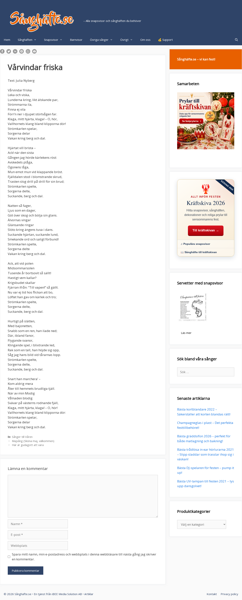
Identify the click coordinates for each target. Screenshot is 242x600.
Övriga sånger (99, 40)
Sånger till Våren (22, 437)
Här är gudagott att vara (28, 445)
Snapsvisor (51, 40)
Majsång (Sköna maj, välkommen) (33, 441)
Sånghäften (25, 40)
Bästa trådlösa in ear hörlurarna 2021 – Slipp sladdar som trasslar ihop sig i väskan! (205, 454)
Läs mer (186, 333)
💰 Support (165, 40)
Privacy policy (229, 594)
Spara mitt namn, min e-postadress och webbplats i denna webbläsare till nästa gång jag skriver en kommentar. (84, 556)
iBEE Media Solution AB (67, 594)
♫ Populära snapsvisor (195, 243)
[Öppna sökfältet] (236, 39)
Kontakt (212, 594)
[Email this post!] (34, 52)
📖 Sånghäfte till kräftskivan (199, 252)
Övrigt (124, 40)
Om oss (145, 40)
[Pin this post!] (21, 52)
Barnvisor (76, 40)
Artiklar (88, 594)
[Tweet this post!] (8, 52)
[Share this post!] (2, 52)
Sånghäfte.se (23, 594)
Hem (7, 40)
